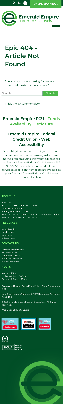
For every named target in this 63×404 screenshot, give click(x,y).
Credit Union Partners (12, 208)
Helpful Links (8, 232)
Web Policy (34, 286)
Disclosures (7, 286)
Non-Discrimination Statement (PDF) (20, 294)
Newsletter (7, 235)
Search (50, 93)
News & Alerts (8, 229)
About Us (6, 202)
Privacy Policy (21, 286)
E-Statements (8, 238)
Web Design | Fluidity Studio (15, 310)
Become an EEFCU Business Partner (19, 205)
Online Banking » (45, 3)
